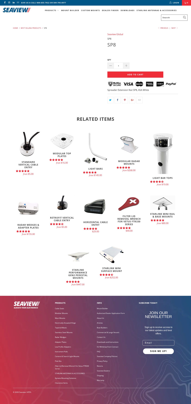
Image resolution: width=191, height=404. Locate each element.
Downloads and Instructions (107, 342)
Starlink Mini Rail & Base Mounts (162, 203)
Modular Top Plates (62, 140)
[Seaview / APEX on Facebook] (4, 3)
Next (173, 28)
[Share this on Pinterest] (125, 100)
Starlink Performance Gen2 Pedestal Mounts (78, 255)
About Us (100, 318)
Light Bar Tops (162, 153)
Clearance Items (61, 383)
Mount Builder (70, 10)
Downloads (128, 10)
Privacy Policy (102, 361)
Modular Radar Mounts (129, 144)
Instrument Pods (61, 351)
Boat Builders (102, 327)
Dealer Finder (110, 10)
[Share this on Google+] (132, 100)
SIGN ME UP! (158, 351)
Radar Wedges (60, 337)
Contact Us (101, 337)
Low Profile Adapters (63, 347)
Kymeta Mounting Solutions (65, 378)
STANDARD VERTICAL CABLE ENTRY (28, 145)
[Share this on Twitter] (110, 100)
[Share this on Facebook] (118, 100)
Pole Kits (58, 361)
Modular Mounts (61, 313)
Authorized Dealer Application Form (111, 313)
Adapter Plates (60, 342)
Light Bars (95, 148)
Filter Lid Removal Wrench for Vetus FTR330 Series (129, 204)
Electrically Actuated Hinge (65, 323)
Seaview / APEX (25, 392)
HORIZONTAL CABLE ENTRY (95, 207)
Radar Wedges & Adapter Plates (28, 208)
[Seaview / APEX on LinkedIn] (13, 3)
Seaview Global (115, 34)
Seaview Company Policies (107, 356)
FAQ (98, 351)
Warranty (100, 380)
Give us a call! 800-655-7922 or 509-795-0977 (43, 3)
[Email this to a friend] (139, 100)
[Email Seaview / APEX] (18, 3)
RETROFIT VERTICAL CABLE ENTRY (62, 205)
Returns (100, 366)
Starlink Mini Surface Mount (111, 254)
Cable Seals (59, 308)
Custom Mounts (90, 10)
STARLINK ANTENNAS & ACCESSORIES (157, 10)
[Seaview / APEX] (17, 10)
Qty (109, 59)
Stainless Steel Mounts (64, 332)
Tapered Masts (61, 327)
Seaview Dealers (103, 371)
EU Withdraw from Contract (107, 347)
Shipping (100, 375)
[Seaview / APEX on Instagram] (9, 3)
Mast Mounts (60, 318)
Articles (100, 323)
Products (50, 10)
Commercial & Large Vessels (108, 332)
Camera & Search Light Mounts (67, 356)
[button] (22, 171)
